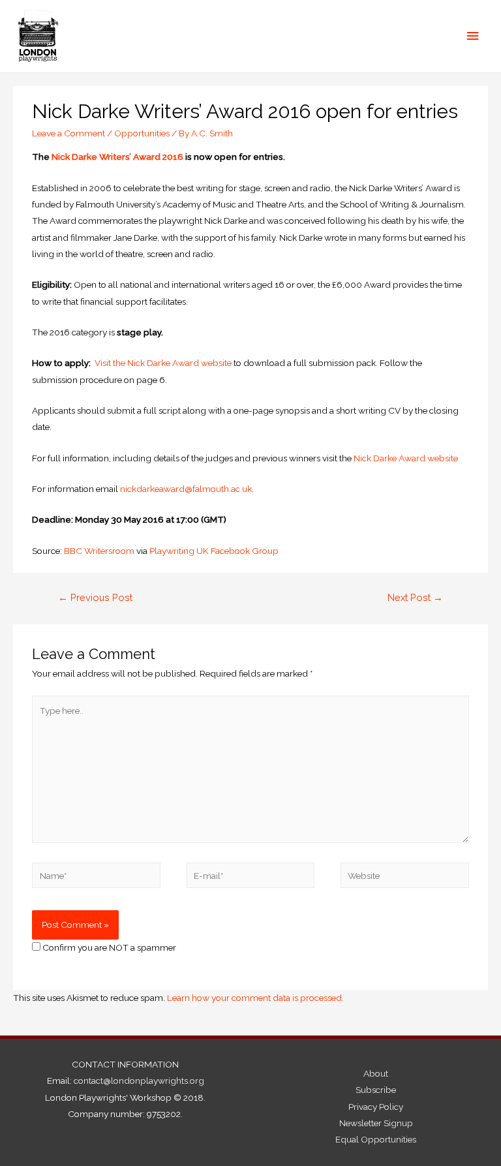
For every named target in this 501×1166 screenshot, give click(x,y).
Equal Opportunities (375, 1139)
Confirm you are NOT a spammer (108, 947)
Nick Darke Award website (406, 458)
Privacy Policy (375, 1106)
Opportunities (142, 133)
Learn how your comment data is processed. (255, 997)
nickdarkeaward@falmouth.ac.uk (186, 488)
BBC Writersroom (99, 550)
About (375, 1073)
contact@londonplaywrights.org (139, 1080)
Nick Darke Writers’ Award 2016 (117, 156)
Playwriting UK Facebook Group (214, 550)
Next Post (415, 597)
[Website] (404, 877)
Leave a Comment (68, 133)
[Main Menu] (473, 36)
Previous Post (95, 597)
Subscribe (376, 1089)
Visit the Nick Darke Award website (163, 363)
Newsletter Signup (376, 1123)
